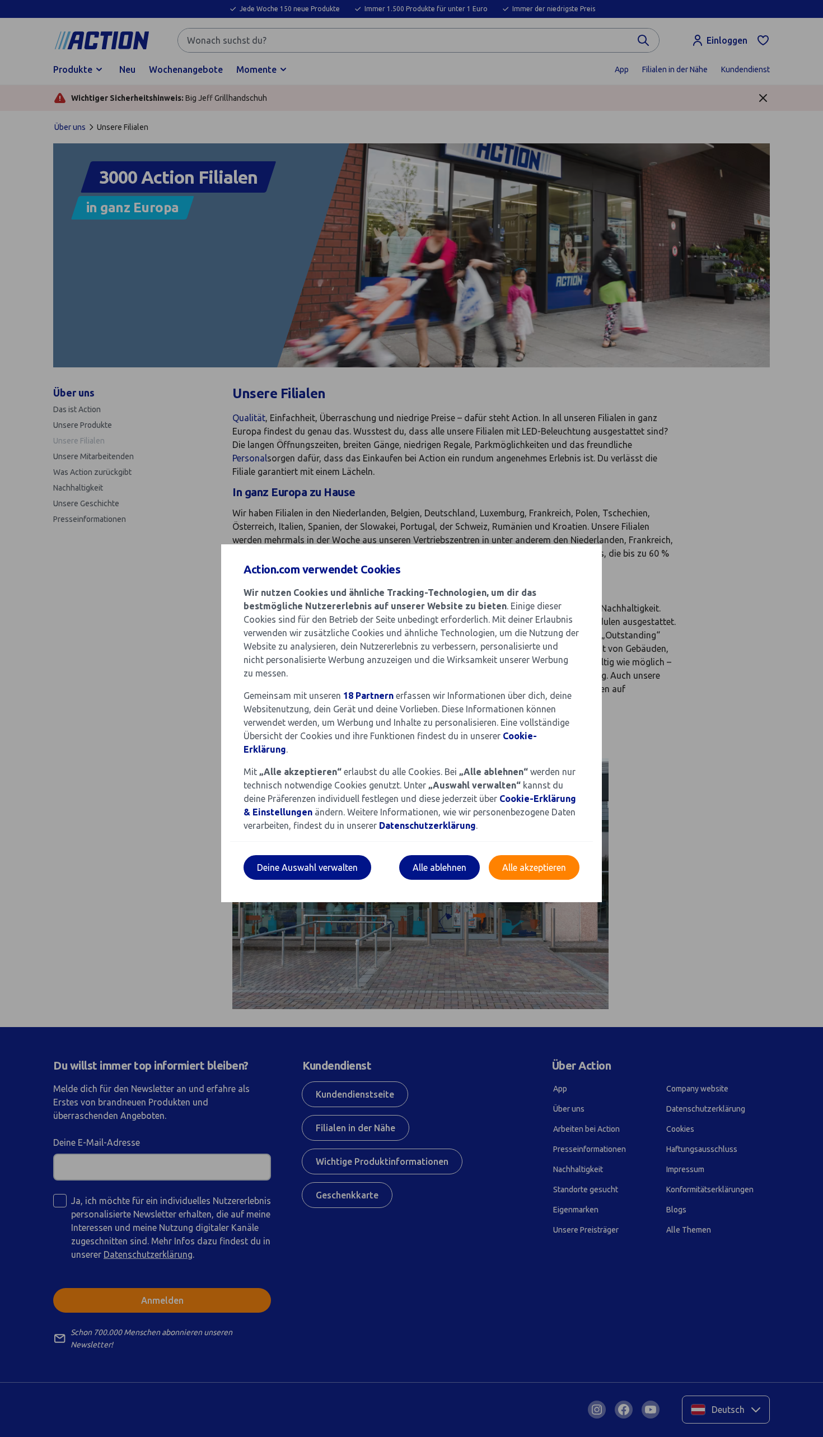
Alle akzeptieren (534, 867)
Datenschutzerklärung (427, 825)
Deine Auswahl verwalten (307, 867)
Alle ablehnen (439, 867)
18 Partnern (368, 695)
